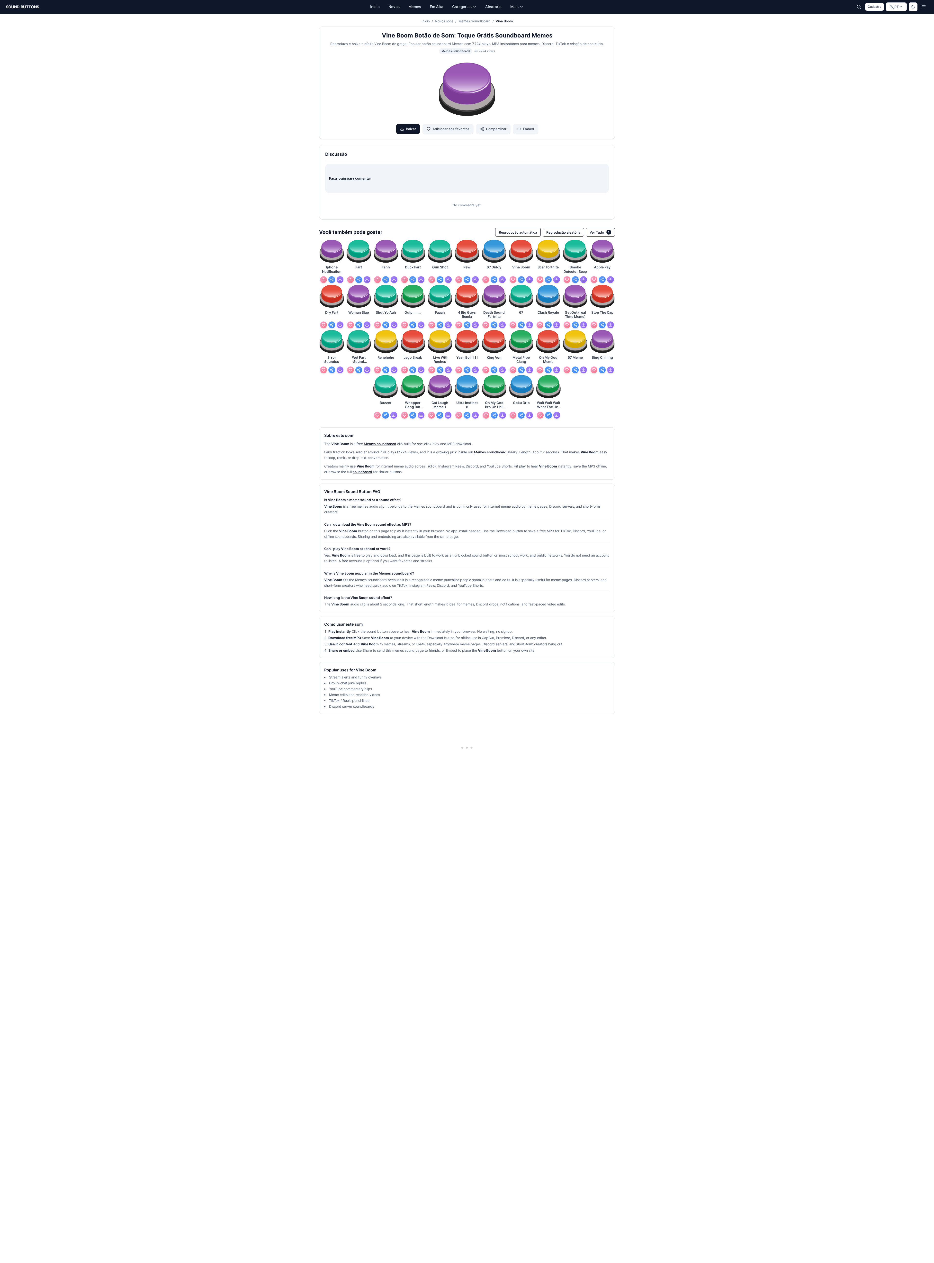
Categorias (462, 6)
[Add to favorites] (323, 279)
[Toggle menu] (923, 6)
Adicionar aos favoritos (450, 129)
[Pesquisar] (858, 6)
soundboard (362, 472)
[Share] (331, 279)
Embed (528, 129)
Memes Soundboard (474, 21)
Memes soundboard (380, 444)
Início (426, 21)
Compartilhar (496, 129)
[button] (467, 90)
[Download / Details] (340, 279)
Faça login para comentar (350, 178)
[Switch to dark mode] (913, 6)
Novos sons (444, 21)
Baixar (411, 129)
